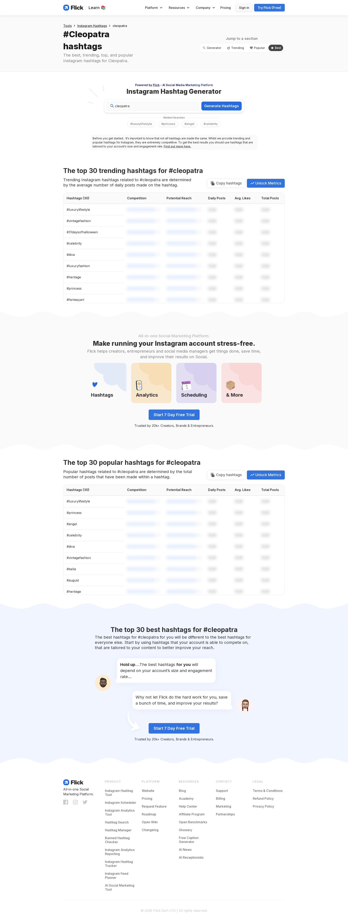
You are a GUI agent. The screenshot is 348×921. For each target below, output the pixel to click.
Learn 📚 (97, 7)
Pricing (225, 8)
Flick (156, 85)
